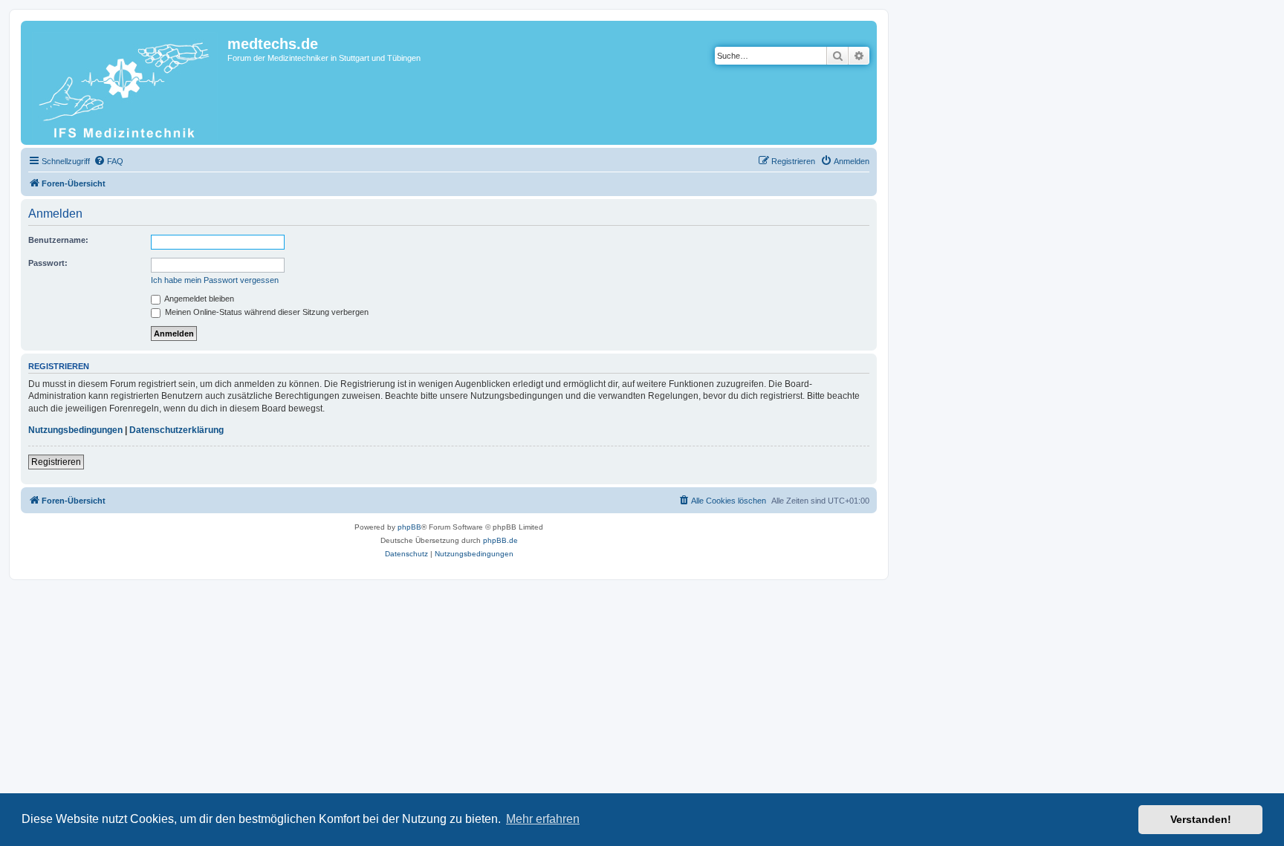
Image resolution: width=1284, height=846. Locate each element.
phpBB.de (500, 540)
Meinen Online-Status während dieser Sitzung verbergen (266, 312)
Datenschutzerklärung (176, 430)
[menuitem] (108, 161)
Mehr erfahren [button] (543, 819)
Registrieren (56, 462)
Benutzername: (58, 239)
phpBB (409, 527)
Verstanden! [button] (1200, 819)
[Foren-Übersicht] (126, 83)
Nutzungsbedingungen (75, 430)
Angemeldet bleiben (198, 298)
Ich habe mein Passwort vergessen (215, 280)
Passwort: (48, 262)
